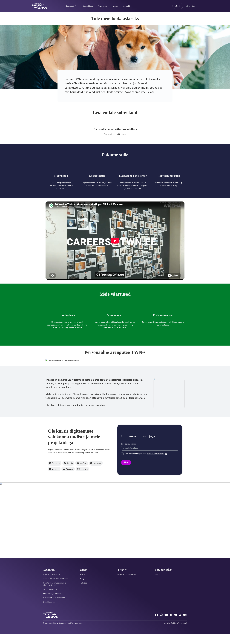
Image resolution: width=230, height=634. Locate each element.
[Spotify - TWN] (161, 614)
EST (194, 6)
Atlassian (69, 469)
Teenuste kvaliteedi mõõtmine (55, 579)
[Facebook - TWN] (156, 614)
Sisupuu (62, 623)
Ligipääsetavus (49, 602)
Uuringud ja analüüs (51, 574)
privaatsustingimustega (155, 454)
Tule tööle (102, 6)
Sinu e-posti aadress (128, 444)
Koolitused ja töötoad (52, 594)
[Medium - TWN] (185, 614)
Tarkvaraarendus (50, 589)
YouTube (83, 463)
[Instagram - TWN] (171, 614)
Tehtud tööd (88, 6)
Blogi (177, 6)
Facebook (56, 463)
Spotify (70, 463)
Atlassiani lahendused (126, 574)
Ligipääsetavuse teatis (75, 623)
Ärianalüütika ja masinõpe (54, 598)
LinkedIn (55, 469)
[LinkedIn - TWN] (175, 614)
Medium (84, 469)
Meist (115, 6)
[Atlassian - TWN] (179, 614)
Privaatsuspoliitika (49, 623)
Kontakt (126, 6)
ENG (188, 6)
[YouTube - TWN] (166, 614)
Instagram (97, 463)
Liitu (126, 462)
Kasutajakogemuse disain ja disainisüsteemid (54, 584)
